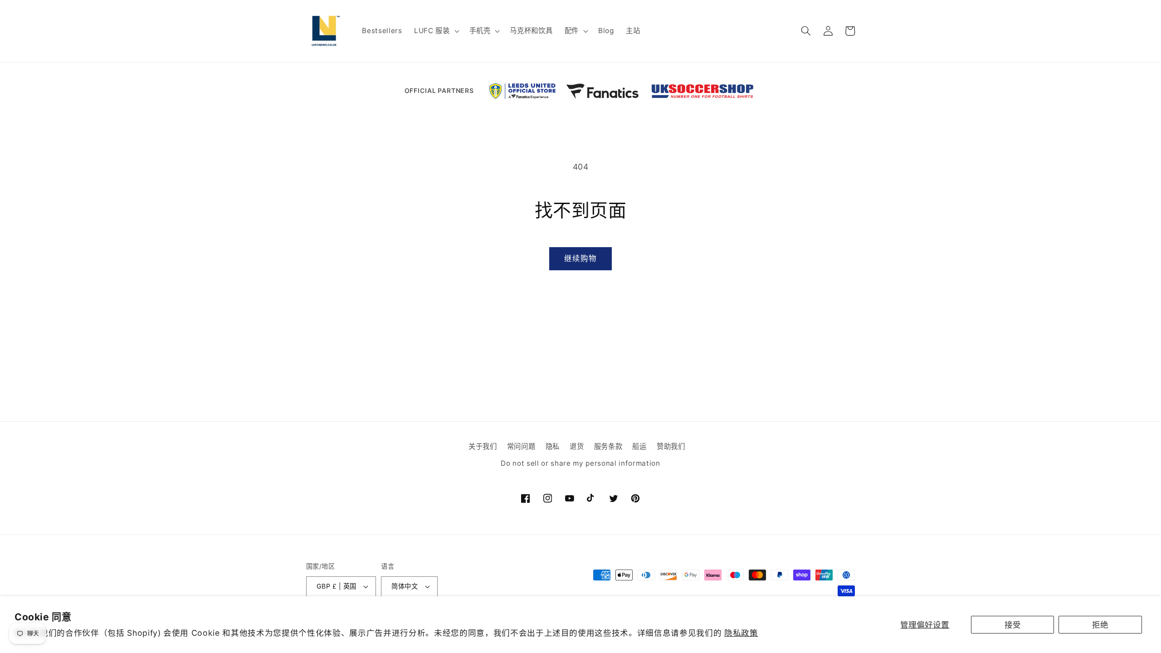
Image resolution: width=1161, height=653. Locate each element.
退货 (577, 446)
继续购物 (580, 258)
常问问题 (521, 446)
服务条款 (608, 446)
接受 (1013, 624)
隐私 (553, 446)
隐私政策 (741, 633)
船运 (639, 446)
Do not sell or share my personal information (580, 463)
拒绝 (1100, 624)
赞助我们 (671, 446)
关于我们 (482, 446)
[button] (435, 30)
